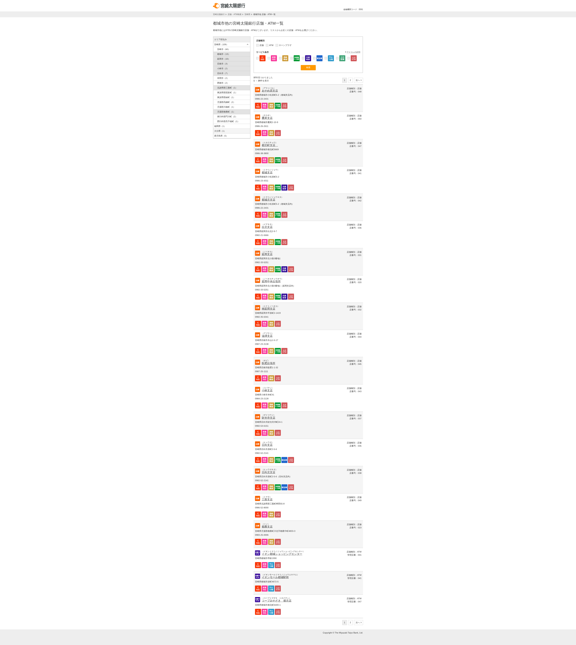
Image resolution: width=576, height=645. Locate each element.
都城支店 (267, 172)
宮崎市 (223, 49)
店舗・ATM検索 (235, 14)
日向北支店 (268, 472)
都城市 (223, 54)
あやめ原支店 (270, 90)
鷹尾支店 (267, 118)
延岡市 (223, 59)
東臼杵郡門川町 (227, 116)
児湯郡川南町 (226, 107)
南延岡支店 (268, 308)
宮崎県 (247, 14)
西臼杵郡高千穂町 (228, 121)
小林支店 (267, 390)
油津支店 (267, 335)
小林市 (223, 68)
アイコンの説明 (353, 52)
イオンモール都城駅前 (275, 577)
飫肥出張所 (268, 363)
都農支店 (267, 526)
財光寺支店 (268, 417)
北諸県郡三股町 (227, 88)
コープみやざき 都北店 (276, 600)
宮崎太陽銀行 (219, 14)
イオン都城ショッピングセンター (282, 553)
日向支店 (267, 444)
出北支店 (267, 227)
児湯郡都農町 (226, 112)
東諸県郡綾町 (226, 97)
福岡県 (220, 126)
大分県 (220, 131)
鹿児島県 (221, 136)
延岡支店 (267, 254)
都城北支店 (268, 199)
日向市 (223, 73)
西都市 (223, 83)
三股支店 (267, 499)
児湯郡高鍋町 (226, 102)
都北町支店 (270, 145)
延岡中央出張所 (271, 281)
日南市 (223, 63)
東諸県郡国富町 (227, 92)
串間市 (223, 78)
